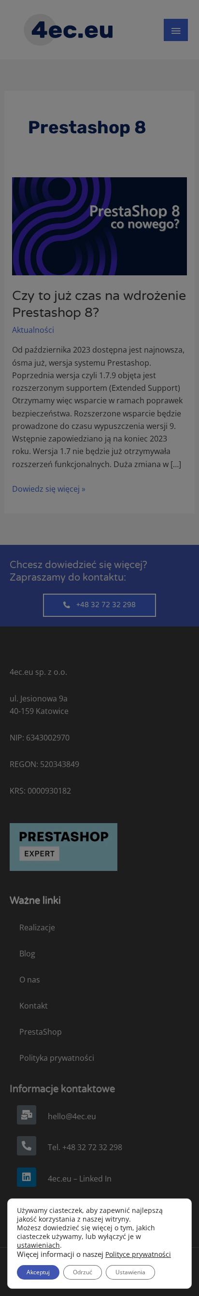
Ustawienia (130, 1272)
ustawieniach (38, 1245)
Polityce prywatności (138, 1254)
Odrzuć (82, 1272)
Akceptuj (38, 1272)
